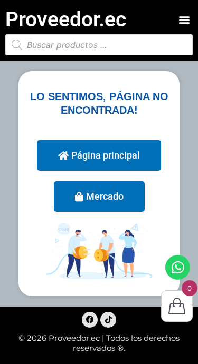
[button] (184, 19)
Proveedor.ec (65, 19)
